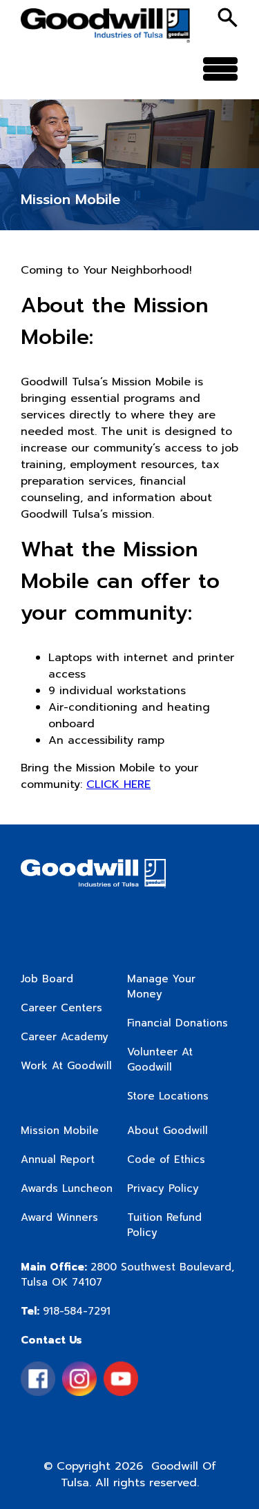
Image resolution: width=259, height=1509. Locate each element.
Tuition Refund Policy (164, 1225)
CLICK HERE (118, 784)
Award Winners (59, 1217)
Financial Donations (177, 1023)
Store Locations (168, 1096)
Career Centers (61, 1007)
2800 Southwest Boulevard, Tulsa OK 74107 (127, 1274)
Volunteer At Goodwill (160, 1059)
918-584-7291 (66, 1311)
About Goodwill (167, 1130)
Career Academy (64, 1036)
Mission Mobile (60, 1130)
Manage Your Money (161, 986)
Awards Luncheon (67, 1188)
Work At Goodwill (66, 1065)
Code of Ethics (166, 1159)
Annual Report (58, 1159)
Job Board (47, 978)
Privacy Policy (163, 1188)
